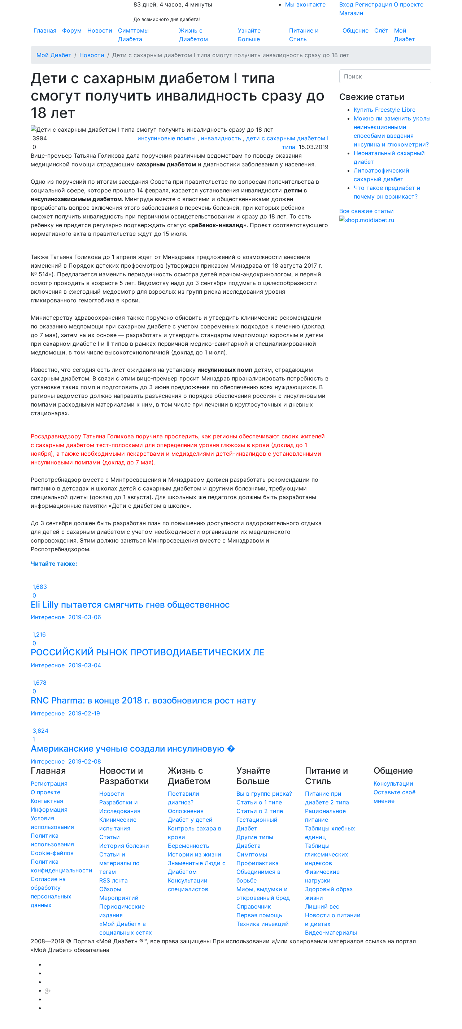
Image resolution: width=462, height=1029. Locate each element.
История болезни (124, 845)
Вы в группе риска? (264, 793)
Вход (346, 4)
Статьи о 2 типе (259, 811)
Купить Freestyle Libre (384, 109)
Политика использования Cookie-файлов (52, 844)
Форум (72, 30)
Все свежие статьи (366, 210)
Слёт (381, 30)
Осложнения (186, 811)
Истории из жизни (194, 854)
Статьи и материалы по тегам (119, 863)
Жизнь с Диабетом (193, 35)
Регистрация (373, 4)
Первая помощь (259, 915)
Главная (45, 30)
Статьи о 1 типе (259, 802)
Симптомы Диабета (133, 35)
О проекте (408, 4)
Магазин (351, 13)
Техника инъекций (262, 923)
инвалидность (221, 138)
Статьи (109, 837)
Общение (356, 30)
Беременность (188, 845)
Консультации (393, 783)
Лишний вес (322, 906)
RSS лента (113, 880)
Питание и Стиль (304, 35)
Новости (99, 30)
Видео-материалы (331, 932)
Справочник (253, 906)
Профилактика (257, 863)
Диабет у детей (190, 819)
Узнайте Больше (249, 35)
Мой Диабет (404, 35)
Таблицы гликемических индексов (326, 854)
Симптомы (251, 854)
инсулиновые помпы (167, 138)
